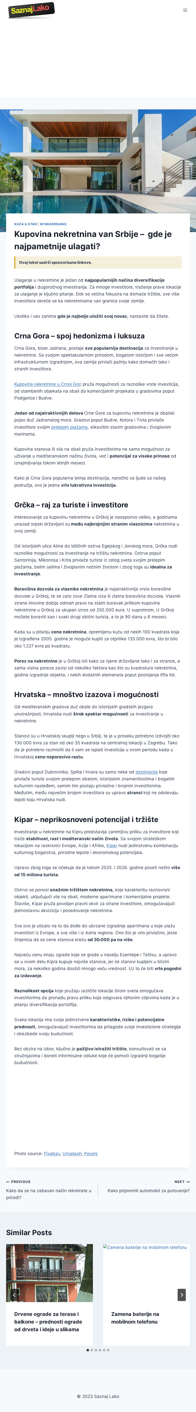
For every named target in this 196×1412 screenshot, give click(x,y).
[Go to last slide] (14, 1295)
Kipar (111, 845)
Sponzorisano (53, 224)
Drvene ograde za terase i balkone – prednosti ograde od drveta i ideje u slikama (48, 1322)
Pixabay (52, 1153)
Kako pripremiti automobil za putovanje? (149, 1186)
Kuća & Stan (25, 224)
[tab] (88, 1350)
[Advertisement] (98, 59)
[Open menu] (185, 10)
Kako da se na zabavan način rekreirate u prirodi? (48, 1190)
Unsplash (72, 1153)
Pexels (91, 1153)
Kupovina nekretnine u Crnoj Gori (47, 384)
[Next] (182, 1295)
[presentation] (49, 1273)
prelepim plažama (69, 427)
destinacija (147, 772)
